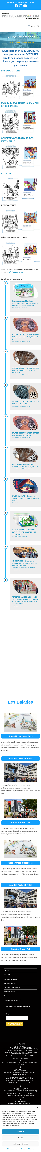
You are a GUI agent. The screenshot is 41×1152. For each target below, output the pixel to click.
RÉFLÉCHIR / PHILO (20, 1069)
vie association (23, 307)
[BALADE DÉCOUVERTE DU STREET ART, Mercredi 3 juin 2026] (25, 423)
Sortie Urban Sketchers (20, 736)
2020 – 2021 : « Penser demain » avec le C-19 (19, 1081)
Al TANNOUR (20, 1097)
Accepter (20, 1132)
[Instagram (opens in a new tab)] (21, 5)
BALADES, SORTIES (20, 1102)
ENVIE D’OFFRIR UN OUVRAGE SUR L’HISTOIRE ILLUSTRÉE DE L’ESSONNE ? (24, 532)
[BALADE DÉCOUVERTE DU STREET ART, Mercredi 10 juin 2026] (25, 454)
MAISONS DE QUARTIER (13, 1093)
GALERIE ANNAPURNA (27, 1095)
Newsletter (7, 975)
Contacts (7, 970)
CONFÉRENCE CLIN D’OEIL (29, 1062)
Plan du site (8, 996)
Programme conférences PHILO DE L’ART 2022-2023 (19, 1073)
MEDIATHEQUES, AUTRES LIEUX (26, 1091)
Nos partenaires (9, 983)
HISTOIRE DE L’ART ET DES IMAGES (20, 1047)
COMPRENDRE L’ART (20, 1046)
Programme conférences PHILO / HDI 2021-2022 (19, 1078)
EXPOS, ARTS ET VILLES (20, 1088)
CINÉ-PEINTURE (7, 1062)
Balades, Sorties (26, 341)
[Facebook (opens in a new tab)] (16, 5)
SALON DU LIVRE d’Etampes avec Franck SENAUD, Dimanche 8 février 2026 (25, 498)
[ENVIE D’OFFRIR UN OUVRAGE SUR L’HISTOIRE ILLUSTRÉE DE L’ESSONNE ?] (25, 520)
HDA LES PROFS (29, 1056)
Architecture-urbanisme (18, 567)
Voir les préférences (20, 1144)
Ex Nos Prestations (28, 42)
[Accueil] (7, 42)
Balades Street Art (20, 822)
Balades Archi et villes (20, 758)
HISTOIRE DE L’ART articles (20, 1058)
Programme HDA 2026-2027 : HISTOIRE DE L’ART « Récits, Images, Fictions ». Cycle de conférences (20, 1049)
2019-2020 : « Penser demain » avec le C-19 (20, 1083)
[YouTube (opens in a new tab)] (25, 5)
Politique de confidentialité (26, 1149)
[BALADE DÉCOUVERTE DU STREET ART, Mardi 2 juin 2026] (25, 391)
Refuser (20, 1138)
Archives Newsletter (10, 979)
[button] (38, 1107)
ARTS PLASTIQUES (27, 1093)
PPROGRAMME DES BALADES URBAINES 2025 (19, 1103)
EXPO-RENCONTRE (9, 1091)
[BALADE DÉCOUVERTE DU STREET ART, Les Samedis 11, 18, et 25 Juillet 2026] (25, 358)
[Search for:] (37, 26)
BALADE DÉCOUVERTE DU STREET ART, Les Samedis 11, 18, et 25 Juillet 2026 (25, 370)
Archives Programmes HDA (14, 1056)
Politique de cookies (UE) (12, 1000)
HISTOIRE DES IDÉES (20, 1070)
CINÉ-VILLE (16, 1062)
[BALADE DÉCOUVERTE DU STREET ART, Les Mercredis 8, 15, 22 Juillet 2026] (25, 324)
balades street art (16, 341)
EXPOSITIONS (20, 1089)
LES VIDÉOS (20, 1065)
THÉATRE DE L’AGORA (12, 1095)
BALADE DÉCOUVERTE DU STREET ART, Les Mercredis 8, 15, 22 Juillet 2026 (25, 337)
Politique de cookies (11, 1149)
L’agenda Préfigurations (12, 987)
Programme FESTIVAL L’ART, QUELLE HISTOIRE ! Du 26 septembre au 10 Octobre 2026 (20, 1053)
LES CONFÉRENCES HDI (20, 1075)
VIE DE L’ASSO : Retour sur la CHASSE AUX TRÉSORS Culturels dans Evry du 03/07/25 (24, 563)
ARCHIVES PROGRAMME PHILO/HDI (20, 1077)
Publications (15, 307)
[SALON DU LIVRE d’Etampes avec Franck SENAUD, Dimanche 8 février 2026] (25, 486)
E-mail (9, 1014)
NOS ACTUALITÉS (20, 1044)
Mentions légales (9, 991)
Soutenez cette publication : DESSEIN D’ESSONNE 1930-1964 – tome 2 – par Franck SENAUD (25, 303)
